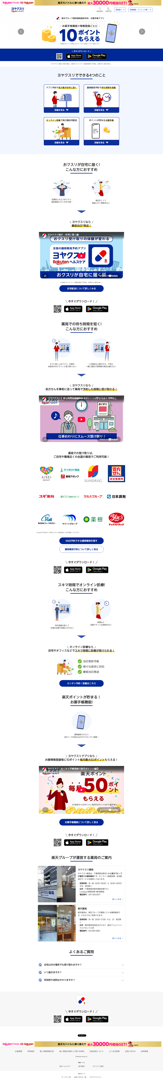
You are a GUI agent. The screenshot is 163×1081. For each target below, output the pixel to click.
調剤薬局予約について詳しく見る (81, 549)
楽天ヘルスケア (65, 1066)
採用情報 (144, 1051)
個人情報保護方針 (47, 1051)
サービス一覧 (66, 1077)
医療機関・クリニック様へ (139, 9)
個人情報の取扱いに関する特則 (71, 1051)
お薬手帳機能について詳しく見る (81, 822)
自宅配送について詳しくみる (81, 288)
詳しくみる (116, 899)
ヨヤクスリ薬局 (98, 1066)
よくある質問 (114, 1051)
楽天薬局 (81, 1066)
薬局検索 (100, 11)
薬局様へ (119, 9)
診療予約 (108, 11)
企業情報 (18, 1051)
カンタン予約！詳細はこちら (81, 683)
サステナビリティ (95, 1077)
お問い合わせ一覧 (80, 1077)
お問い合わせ (130, 1051)
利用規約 (30, 1051)
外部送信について (96, 1051)
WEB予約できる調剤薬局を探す (81, 541)
